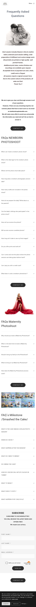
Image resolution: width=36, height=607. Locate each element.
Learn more (15, 599)
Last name (6, 543)
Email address (7, 552)
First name (6, 534)
